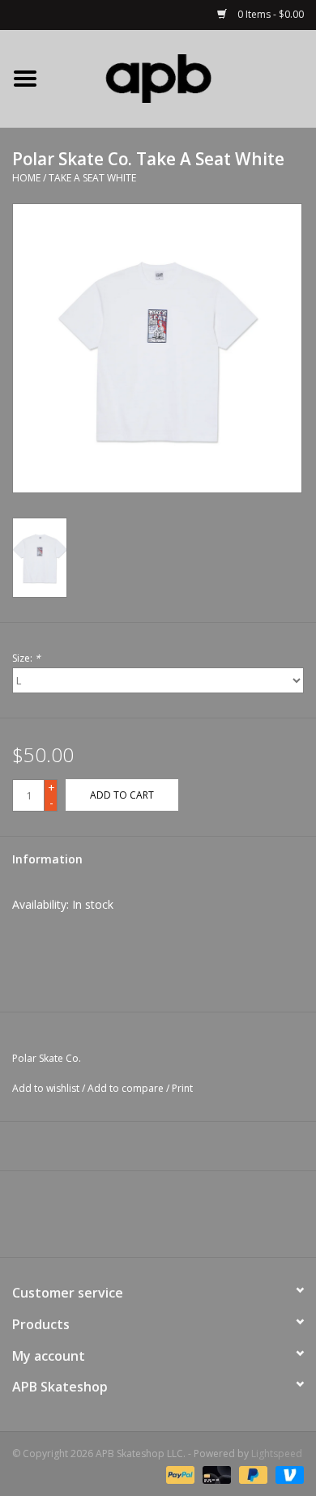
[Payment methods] (178, 1474)
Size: (26, 658)
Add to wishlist (45, 1088)
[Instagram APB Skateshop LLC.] (187, 1220)
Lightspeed (276, 1453)
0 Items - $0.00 (269, 14)
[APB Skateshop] (183, 77)
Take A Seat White (92, 178)
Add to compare (127, 1088)
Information (47, 859)
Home (26, 178)
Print (182, 1088)
